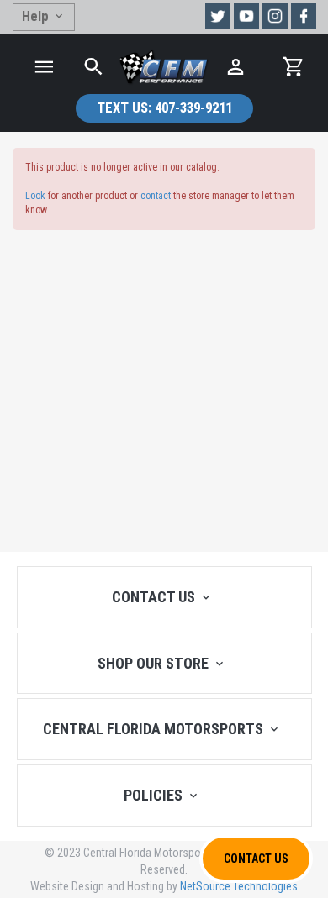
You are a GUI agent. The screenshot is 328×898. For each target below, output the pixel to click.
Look (35, 196)
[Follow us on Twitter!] (217, 16)
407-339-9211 (164, 107)
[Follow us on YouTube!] (246, 16)
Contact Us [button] (256, 858)
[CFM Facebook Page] (303, 16)
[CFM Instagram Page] (275, 16)
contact (155, 196)
